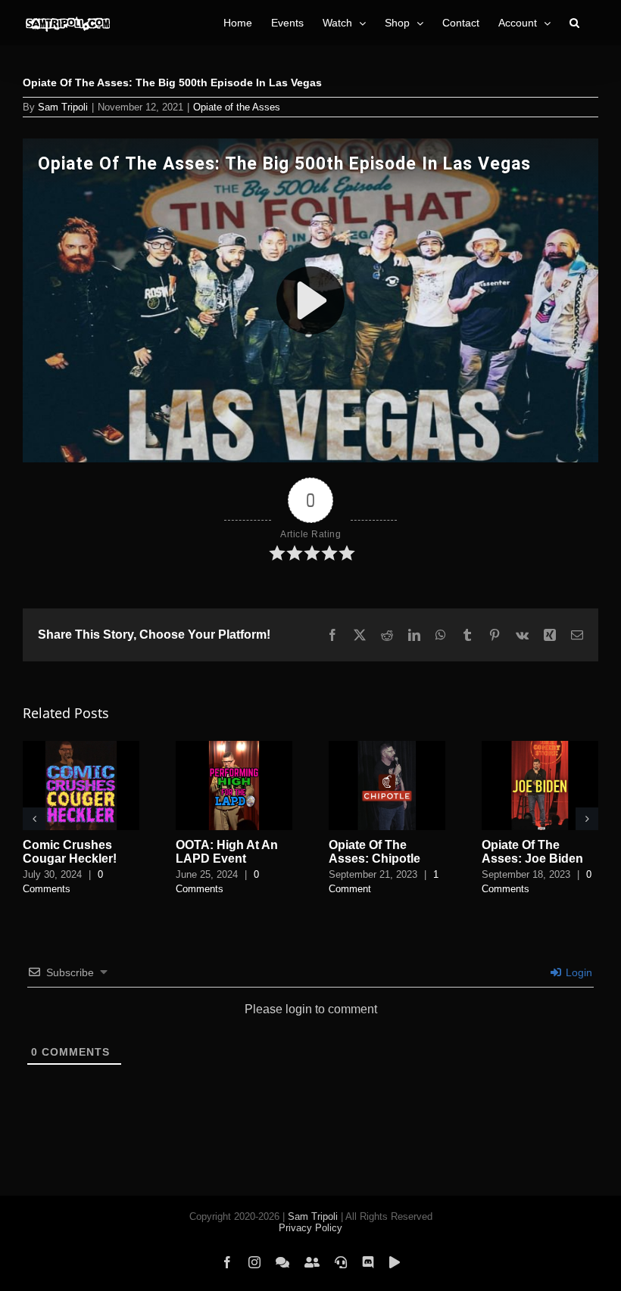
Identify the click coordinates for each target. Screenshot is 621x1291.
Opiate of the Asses (236, 107)
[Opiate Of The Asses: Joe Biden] (540, 747)
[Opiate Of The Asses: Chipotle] (387, 747)
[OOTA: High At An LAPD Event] (234, 747)
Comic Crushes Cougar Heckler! (70, 851)
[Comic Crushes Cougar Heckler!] (81, 747)
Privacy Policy (310, 1227)
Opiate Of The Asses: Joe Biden (532, 851)
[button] (574, 22)
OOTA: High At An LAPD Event (227, 851)
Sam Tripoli (63, 107)
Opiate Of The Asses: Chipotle (374, 851)
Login (577, 972)
